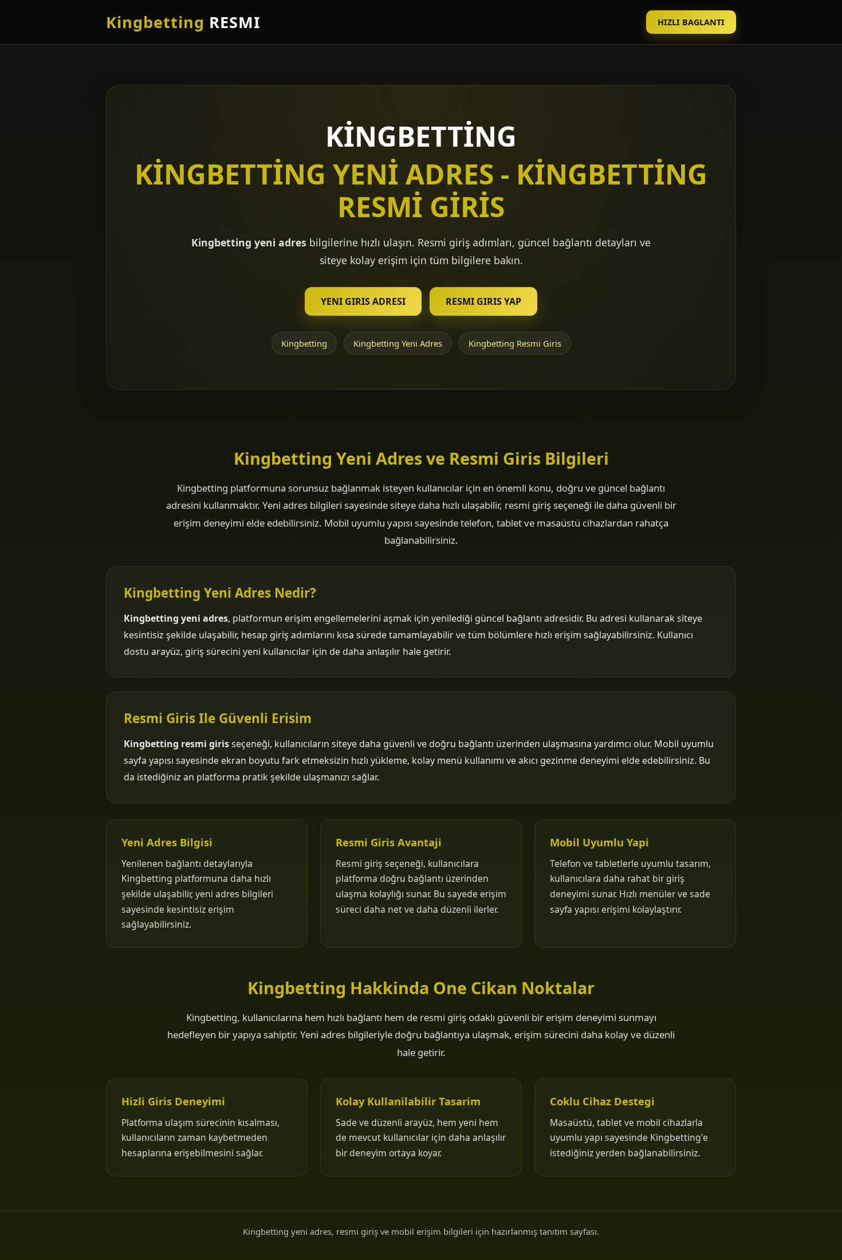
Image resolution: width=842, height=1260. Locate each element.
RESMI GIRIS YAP (483, 301)
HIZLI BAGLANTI (691, 22)
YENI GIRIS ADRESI (363, 301)
